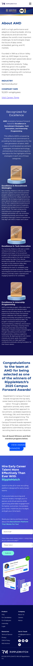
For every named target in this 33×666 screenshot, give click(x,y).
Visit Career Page (10, 97)
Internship (5, 623)
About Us (21, 614)
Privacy (4, 637)
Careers (20, 617)
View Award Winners (17, 447)
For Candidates (6, 617)
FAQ (3, 614)
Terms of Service (7, 634)
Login (3, 626)
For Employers (6, 620)
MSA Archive (6, 643)
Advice (20, 620)
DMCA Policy (6, 640)
